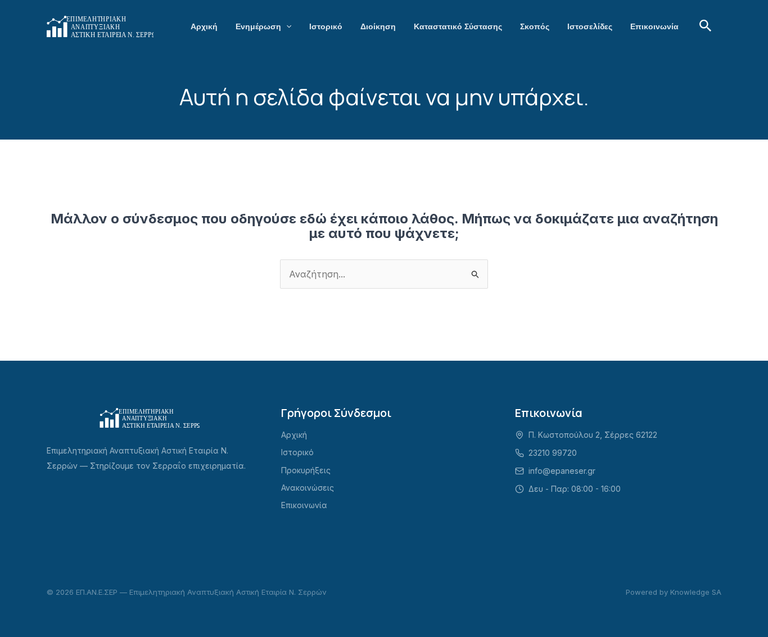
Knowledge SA (695, 591)
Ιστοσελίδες (589, 26)
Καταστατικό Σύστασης (458, 26)
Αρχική (204, 26)
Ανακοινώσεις (307, 487)
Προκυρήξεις (306, 470)
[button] (286, 26)
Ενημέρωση (258, 26)
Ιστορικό (325, 26)
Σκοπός (534, 26)
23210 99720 (552, 452)
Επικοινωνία (654, 26)
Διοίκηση (378, 26)
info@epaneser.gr (561, 470)
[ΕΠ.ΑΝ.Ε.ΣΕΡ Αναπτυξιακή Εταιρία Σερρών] (100, 25)
